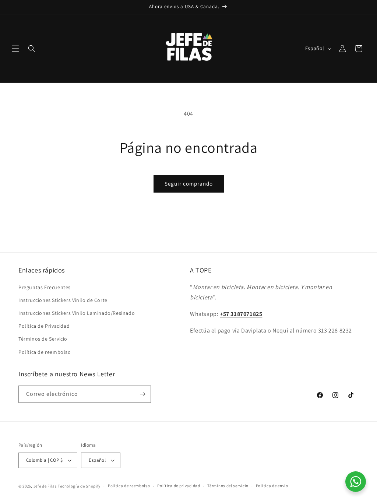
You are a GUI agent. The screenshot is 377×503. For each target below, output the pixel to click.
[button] (15, 49)
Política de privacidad (178, 485)
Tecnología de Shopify (79, 486)
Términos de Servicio (42, 338)
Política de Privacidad (44, 326)
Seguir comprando (189, 183)
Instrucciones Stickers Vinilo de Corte (63, 300)
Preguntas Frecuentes (44, 287)
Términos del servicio (228, 485)
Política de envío (272, 485)
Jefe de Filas (45, 486)
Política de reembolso (44, 352)
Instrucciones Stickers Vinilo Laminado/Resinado (76, 313)
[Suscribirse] (142, 394)
